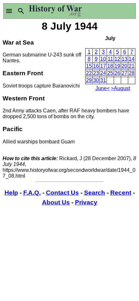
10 (103, 59)
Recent (120, 192)
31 (103, 80)
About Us (56, 202)
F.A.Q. (32, 192)
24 (103, 73)
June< (102, 88)
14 (131, 59)
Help (11, 192)
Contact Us (62, 192)
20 (124, 66)
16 (96, 66)
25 (110, 73)
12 (117, 59)
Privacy (86, 202)
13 (124, 59)
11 (110, 59)
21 (131, 66)
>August (120, 88)
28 (131, 73)
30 (96, 80)
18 (110, 66)
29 (89, 80)
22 (89, 73)
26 (117, 73)
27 (124, 73)
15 (89, 66)
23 (96, 73)
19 (117, 66)
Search (94, 192)
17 (103, 66)
